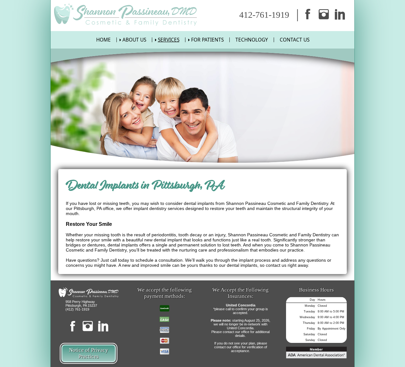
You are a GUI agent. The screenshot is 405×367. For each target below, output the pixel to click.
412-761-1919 (264, 15)
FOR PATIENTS (207, 39)
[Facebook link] (308, 14)
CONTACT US (294, 39)
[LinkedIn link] (340, 14)
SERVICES (168, 39)
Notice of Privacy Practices (88, 353)
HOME (103, 39)
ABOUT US (134, 39)
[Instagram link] (324, 14)
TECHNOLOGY (251, 39)
